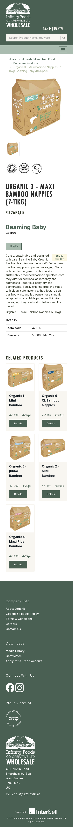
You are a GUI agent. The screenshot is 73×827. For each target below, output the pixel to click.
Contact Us (13, 629)
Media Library (15, 650)
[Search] (63, 38)
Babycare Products (25, 63)
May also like (59, 257)
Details (14, 246)
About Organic (16, 608)
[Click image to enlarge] (36, 107)
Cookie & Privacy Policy (22, 613)
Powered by (21, 812)
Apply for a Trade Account (24, 661)
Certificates (14, 656)
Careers (11, 623)
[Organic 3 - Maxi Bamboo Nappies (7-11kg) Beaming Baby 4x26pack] (13, 149)
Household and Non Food (38, 59)
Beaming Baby (26, 227)
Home (12, 59)
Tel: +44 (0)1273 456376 (23, 794)
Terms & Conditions (19, 618)
